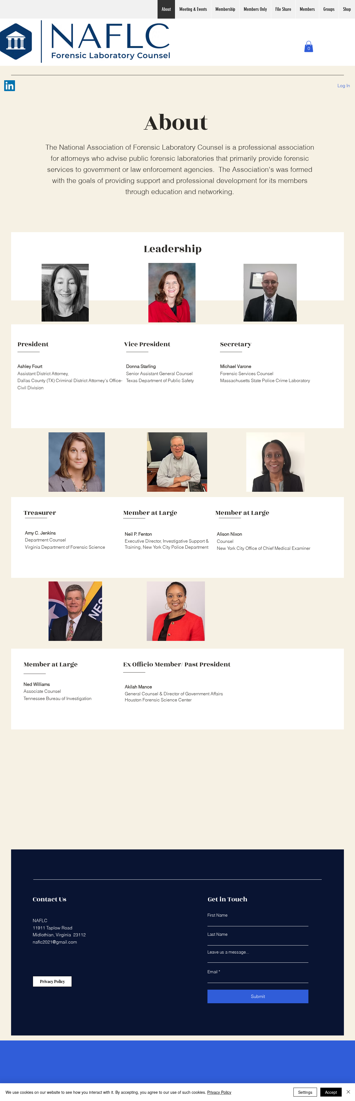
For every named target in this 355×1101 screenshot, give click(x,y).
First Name (217, 915)
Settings (305, 1092)
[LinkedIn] (9, 85)
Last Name (217, 934)
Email (212, 972)
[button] (308, 46)
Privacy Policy (219, 1092)
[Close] (348, 1092)
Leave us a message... (228, 952)
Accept (331, 1092)
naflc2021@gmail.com (55, 942)
